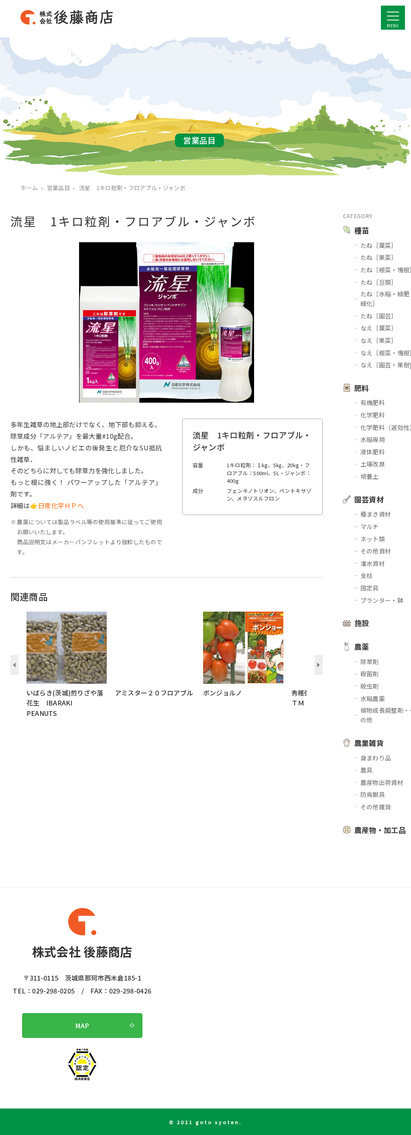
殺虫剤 (369, 686)
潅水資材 (372, 563)
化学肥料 (372, 415)
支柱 (366, 575)
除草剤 (369, 661)
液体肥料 (372, 452)
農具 (366, 770)
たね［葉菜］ (378, 245)
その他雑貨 (375, 807)
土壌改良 (372, 464)
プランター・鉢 (381, 600)
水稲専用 (372, 439)
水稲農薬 (372, 698)
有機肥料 (372, 402)
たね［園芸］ (378, 316)
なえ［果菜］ (378, 340)
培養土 (369, 476)
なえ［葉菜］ (378, 328)
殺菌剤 (369, 673)
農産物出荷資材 (381, 782)
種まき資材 (375, 514)
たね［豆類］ (378, 282)
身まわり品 (375, 758)
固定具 (369, 588)
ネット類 (372, 539)
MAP (82, 1025)
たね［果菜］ (378, 257)
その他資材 (375, 551)
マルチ (369, 526)
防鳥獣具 (372, 794)
